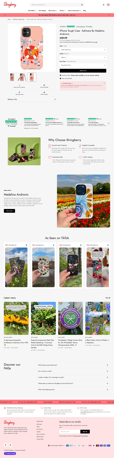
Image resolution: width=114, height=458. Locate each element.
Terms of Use (77, 436)
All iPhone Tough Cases (18, 19)
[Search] (82, 5)
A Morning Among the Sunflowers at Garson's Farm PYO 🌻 (16, 342)
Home (9, 19)
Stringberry (11, 450)
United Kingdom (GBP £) (56, 445)
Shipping (68, 40)
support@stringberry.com (86, 412)
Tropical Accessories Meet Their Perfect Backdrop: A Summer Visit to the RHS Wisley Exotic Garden (42, 344)
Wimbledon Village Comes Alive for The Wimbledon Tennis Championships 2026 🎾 (70, 342)
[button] (5, 15)
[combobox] (57, 5)
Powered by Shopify (20, 450)
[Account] (104, 5)
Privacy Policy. (84, 436)
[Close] (104, 83)
